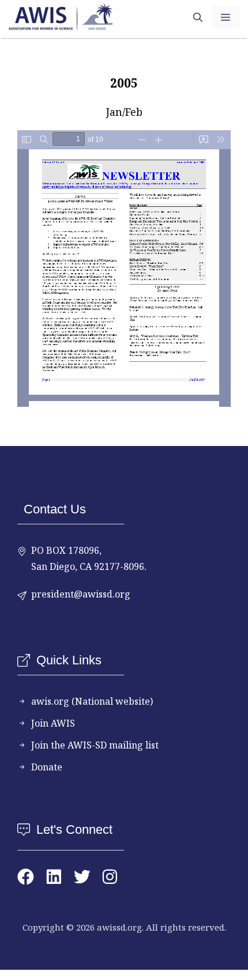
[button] (198, 17)
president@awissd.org (80, 594)
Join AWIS (53, 723)
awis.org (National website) (92, 701)
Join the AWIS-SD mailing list (95, 745)
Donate (46, 767)
